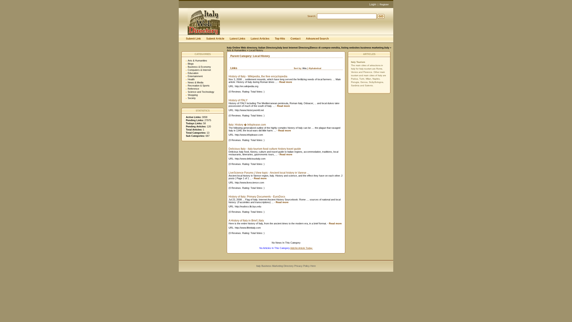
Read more (285, 82)
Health (191, 79)
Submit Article (215, 38)
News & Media (195, 82)
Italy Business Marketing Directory (275, 266)
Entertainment (195, 76)
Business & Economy (199, 66)
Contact (295, 38)
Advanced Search (317, 38)
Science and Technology (201, 91)
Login (372, 4)
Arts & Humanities (236, 50)
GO (381, 16)
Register (384, 4)
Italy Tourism (358, 62)
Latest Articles (260, 38)
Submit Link (193, 38)
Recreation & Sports (199, 85)
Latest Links (237, 38)
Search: (311, 16)
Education (193, 73)
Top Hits (280, 38)
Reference (193, 88)
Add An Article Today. (301, 248)
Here (313, 266)
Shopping (193, 95)
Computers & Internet (199, 70)
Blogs (191, 63)
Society (192, 98)
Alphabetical (315, 68)
